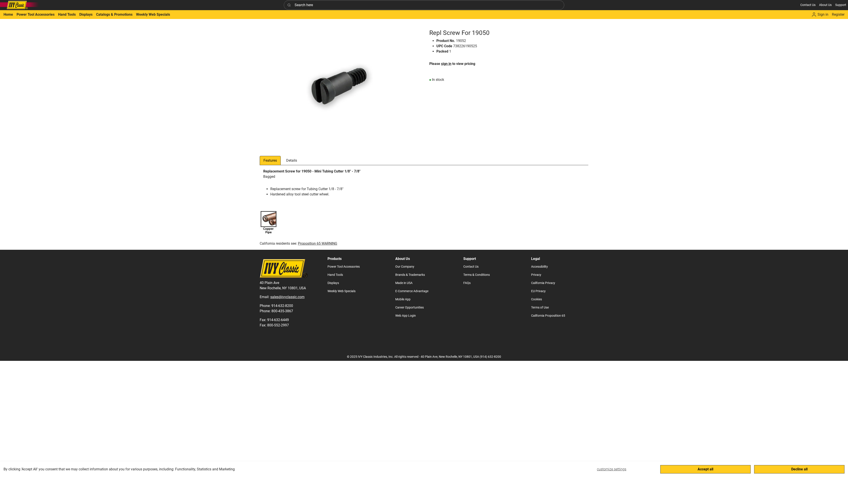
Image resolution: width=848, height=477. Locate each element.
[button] (825, 5)
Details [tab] (291, 160)
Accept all (705, 469)
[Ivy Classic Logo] (20, 5)
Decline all (799, 469)
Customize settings (611, 469)
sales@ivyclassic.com (287, 297)
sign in (446, 64)
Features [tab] (270, 160)
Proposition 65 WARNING (317, 243)
